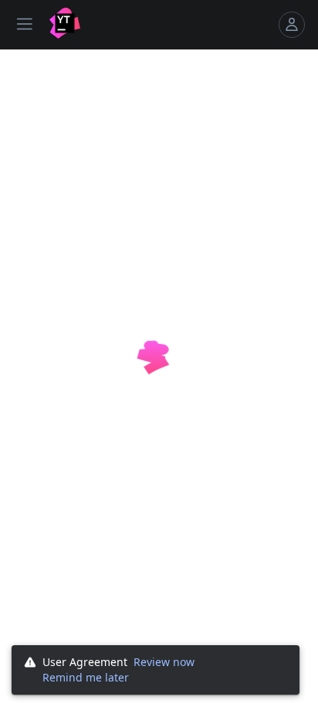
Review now (164, 661)
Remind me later (85, 677)
